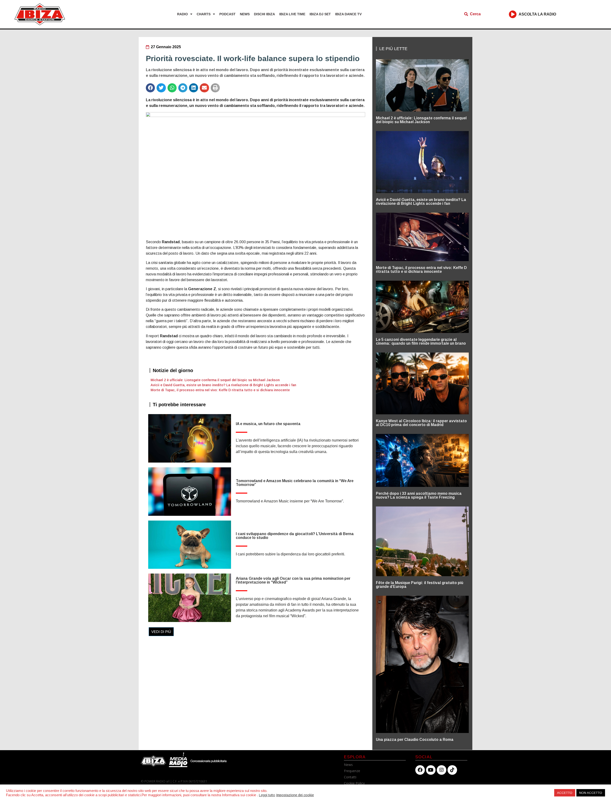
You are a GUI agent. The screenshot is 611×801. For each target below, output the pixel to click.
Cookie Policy (354, 783)
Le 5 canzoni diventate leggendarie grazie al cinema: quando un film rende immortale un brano (421, 341)
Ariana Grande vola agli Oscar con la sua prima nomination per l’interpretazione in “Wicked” (293, 580)
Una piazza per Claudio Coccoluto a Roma (414, 740)
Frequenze (352, 771)
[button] (150, 87)
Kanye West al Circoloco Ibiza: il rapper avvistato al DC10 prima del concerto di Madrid (421, 423)
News (245, 14)
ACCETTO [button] (564, 793)
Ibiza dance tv (348, 14)
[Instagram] (441, 770)
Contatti (350, 777)
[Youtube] (431, 770)
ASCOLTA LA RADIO (537, 14)
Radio (182, 14)
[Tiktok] (452, 770)
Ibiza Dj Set (320, 14)
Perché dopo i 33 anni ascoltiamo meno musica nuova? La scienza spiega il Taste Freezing (419, 495)
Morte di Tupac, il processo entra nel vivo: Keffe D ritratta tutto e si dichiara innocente (220, 390)
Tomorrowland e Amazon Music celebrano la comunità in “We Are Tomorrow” (294, 483)
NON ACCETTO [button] (590, 793)
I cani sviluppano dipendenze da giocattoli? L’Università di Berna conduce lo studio (295, 536)
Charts (204, 14)
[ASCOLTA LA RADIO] (513, 14)
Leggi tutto (267, 795)
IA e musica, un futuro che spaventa (268, 424)
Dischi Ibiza (264, 14)
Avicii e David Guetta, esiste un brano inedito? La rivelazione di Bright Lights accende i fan (223, 385)
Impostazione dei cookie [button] (295, 795)
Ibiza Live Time (292, 14)
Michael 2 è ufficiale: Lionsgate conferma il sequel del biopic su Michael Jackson (215, 380)
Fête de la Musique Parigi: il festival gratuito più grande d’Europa (419, 585)
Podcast (227, 14)
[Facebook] (420, 770)
